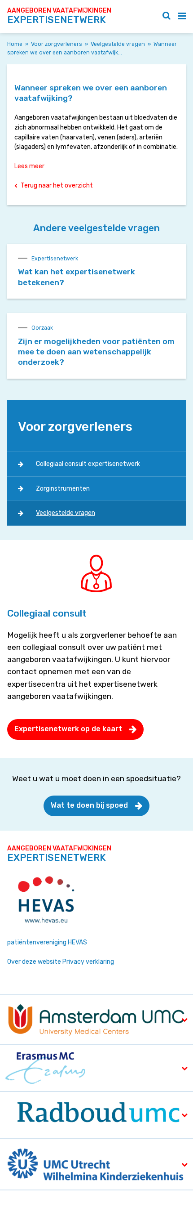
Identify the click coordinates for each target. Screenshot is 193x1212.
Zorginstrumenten (63, 488)
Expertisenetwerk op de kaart (68, 729)
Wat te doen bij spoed (89, 805)
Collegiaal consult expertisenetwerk (88, 464)
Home (14, 44)
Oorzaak (42, 328)
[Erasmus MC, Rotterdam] (45, 1067)
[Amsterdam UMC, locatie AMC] (96, 1019)
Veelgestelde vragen (118, 44)
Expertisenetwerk (54, 258)
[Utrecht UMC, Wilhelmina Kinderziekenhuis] (96, 1163)
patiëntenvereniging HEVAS (47, 942)
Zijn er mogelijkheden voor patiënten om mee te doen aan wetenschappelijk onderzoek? (96, 352)
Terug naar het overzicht (57, 185)
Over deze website (34, 962)
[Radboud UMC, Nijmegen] (96, 1114)
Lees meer (29, 166)
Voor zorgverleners (56, 44)
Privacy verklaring (88, 962)
